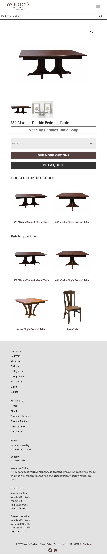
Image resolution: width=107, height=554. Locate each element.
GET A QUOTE (53, 165)
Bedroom (15, 356)
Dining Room (17, 371)
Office (14, 386)
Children (15, 366)
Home (14, 405)
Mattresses (16, 361)
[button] (91, 31)
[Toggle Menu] (98, 6)
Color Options (18, 426)
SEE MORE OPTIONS (53, 155)
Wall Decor (16, 381)
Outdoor (15, 392)
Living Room (17, 376)
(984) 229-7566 (19, 508)
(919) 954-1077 (19, 531)
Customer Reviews (20, 416)
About (14, 411)
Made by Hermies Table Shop (53, 130)
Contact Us (16, 431)
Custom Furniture (20, 421)
